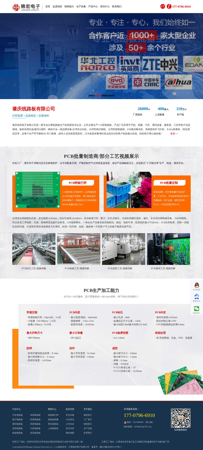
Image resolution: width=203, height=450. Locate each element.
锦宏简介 (88, 415)
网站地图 (70, 433)
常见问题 (70, 415)
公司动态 (70, 424)
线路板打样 (53, 415)
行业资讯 (70, 419)
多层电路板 (35, 433)
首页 (47, 6)
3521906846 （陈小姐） (143, 422)
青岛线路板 (53, 424)
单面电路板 (35, 415)
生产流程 (88, 428)
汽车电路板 (17, 415)
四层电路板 (35, 424)
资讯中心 (105, 6)
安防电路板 (17, 428)
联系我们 (117, 6)
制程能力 (69, 6)
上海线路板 (53, 428)
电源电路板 (17, 433)
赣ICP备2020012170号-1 (110, 447)
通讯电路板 (17, 424)
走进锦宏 (57, 6)
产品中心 (93, 6)
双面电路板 (35, 419)
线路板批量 (53, 419)
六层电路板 (35, 428)
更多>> (174, 133)
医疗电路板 (17, 419)
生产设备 (81, 6)
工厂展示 (88, 419)
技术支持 (70, 428)
